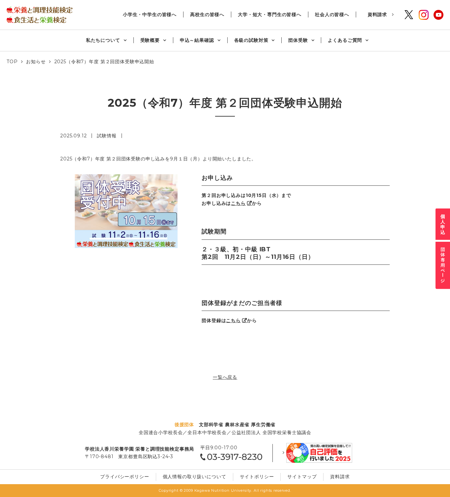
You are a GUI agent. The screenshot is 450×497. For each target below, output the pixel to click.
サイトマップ (302, 477)
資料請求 (377, 14)
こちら (238, 203)
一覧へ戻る (225, 377)
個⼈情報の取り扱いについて (194, 477)
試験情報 (106, 136)
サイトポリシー (257, 477)
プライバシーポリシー (124, 477)
